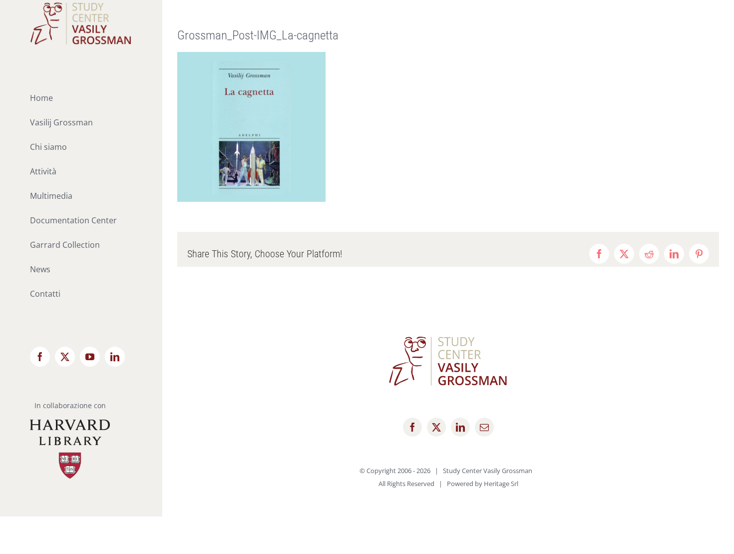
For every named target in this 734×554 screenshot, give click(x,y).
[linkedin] (460, 427)
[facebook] (412, 427)
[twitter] (436, 427)
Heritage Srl (501, 483)
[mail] (484, 427)
